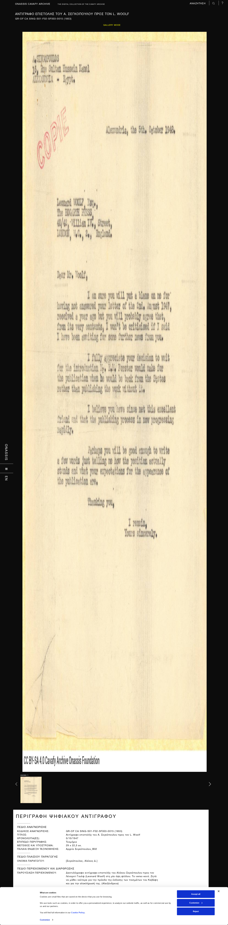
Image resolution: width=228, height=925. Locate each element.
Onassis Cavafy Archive (32, 3)
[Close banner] (219, 891)
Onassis (6, 452)
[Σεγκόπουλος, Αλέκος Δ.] (82, 860)
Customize (45, 920)
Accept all (195, 894)
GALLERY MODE (112, 25)
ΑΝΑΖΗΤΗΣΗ (198, 3)
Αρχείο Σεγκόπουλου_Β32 (81, 848)
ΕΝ (6, 478)
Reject (196, 911)
